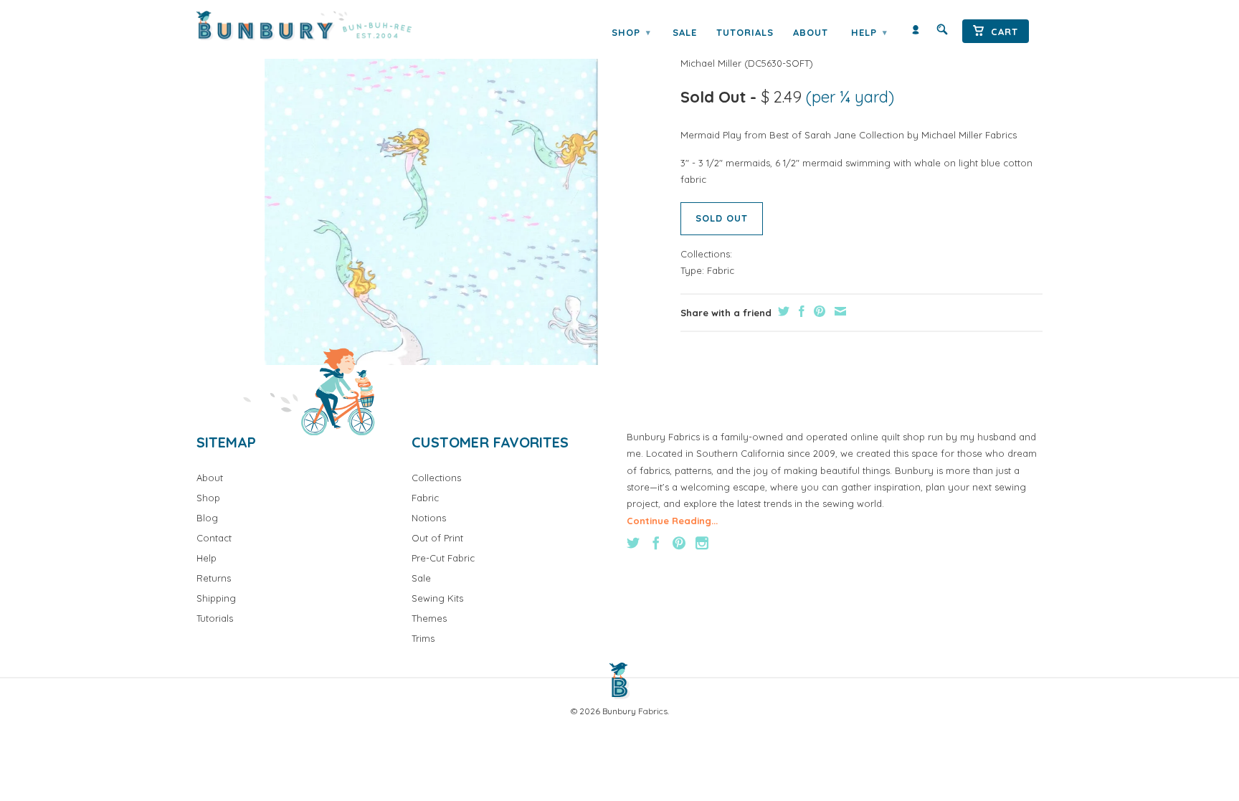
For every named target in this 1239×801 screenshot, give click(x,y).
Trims (423, 638)
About (810, 32)
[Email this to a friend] (838, 311)
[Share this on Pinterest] (817, 311)
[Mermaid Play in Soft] (431, 198)
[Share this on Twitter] (781, 311)
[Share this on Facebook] (799, 311)
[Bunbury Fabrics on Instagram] (702, 542)
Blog (207, 517)
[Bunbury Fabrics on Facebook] (656, 542)
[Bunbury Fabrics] (323, 26)
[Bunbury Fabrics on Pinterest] (679, 542)
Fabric (720, 270)
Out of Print (437, 538)
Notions (429, 517)
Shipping (216, 598)
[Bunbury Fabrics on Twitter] (633, 542)
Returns (213, 578)
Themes (429, 618)
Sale (685, 32)
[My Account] (915, 32)
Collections (436, 477)
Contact (214, 538)
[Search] (942, 32)
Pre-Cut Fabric (443, 558)
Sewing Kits (437, 598)
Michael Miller (710, 63)
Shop (631, 32)
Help (869, 32)
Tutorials (745, 32)
